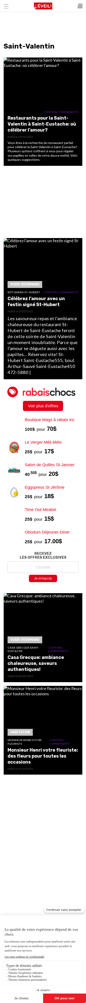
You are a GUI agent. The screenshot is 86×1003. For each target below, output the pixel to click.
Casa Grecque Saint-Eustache (23, 649)
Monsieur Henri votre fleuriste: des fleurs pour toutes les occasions (43, 756)
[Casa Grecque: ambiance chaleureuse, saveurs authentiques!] (43, 619)
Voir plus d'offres (43, 406)
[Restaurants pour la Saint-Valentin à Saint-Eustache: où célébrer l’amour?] (43, 83)
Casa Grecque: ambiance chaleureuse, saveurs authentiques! (36, 663)
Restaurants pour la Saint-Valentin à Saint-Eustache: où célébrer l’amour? (42, 124)
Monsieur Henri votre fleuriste (25, 741)
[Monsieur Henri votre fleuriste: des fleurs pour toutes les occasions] (43, 712)
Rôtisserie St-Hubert (24, 292)
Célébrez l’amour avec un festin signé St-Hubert (36, 301)
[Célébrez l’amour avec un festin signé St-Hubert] (43, 264)
